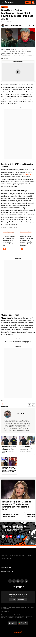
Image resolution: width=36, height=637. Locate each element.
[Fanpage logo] (9, 2)
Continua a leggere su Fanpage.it (18, 342)
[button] (33, 25)
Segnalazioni (11, 553)
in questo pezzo (28, 174)
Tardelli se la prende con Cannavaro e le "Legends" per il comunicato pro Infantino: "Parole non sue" (9, 241)
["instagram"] (7, 536)
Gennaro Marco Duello (16, 25)
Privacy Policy (21, 553)
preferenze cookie (6, 558)
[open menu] (2, 2)
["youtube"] (10, 536)
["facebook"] (18, 536)
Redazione (28, 555)
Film (2, 400)
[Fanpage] (18, 586)
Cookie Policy (4, 555)
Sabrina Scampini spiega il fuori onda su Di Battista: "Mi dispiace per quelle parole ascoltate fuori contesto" (26, 241)
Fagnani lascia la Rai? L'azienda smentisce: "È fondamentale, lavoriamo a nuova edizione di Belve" (16, 506)
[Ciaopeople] (18, 632)
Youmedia (3, 553)
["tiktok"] (3, 536)
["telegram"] (22, 536)
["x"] (14, 536)
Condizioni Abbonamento (17, 555)
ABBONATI (28, 2)
